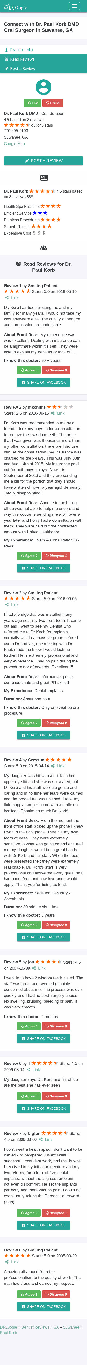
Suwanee (71, 1327)
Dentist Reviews (35, 1327)
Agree (31, 370)
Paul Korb (8, 1333)
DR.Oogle (9, 1327)
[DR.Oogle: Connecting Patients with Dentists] (15, 6)
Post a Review (46, 161)
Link (14, 298)
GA (56, 1327)
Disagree (58, 370)
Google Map (14, 144)
